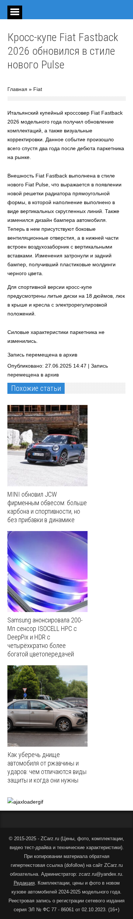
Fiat (37, 89)
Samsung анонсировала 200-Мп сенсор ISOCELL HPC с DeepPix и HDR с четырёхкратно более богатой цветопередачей (45, 637)
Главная (17, 89)
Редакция (24, 883)
